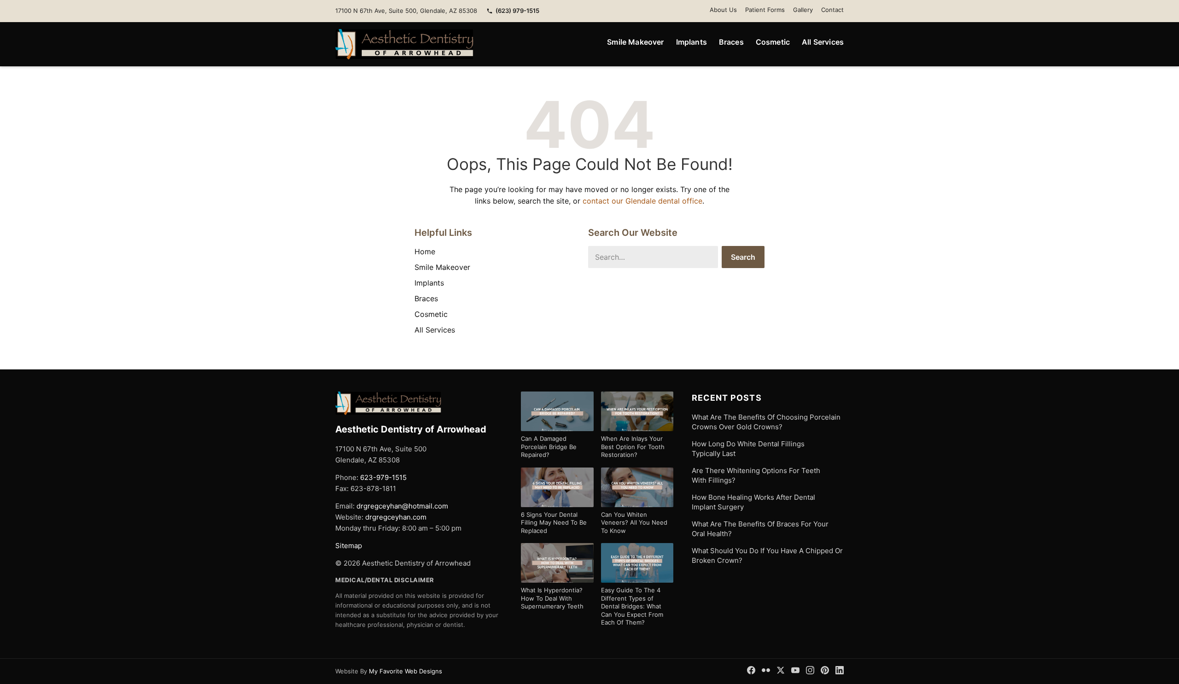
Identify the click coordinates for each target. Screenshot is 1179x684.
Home (424, 251)
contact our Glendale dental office (642, 200)
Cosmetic (773, 42)
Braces (731, 42)
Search (743, 257)
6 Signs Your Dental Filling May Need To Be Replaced (554, 522)
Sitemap (348, 545)
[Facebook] (751, 670)
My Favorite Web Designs (405, 671)
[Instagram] (810, 670)
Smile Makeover (635, 42)
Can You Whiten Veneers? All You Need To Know (634, 522)
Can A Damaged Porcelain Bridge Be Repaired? (549, 446)
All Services (823, 42)
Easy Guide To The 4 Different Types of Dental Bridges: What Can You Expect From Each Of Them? (632, 606)
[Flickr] (766, 670)
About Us (723, 9)
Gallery (803, 9)
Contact (832, 9)
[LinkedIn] (839, 670)
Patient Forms (765, 9)
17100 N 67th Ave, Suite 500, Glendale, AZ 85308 (406, 10)
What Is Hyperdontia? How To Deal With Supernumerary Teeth (552, 598)
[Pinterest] (825, 670)
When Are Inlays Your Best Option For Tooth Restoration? (633, 446)
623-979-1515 (383, 477)
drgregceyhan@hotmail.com (402, 506)
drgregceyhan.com (395, 517)
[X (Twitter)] (780, 670)
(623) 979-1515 (517, 10)
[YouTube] (795, 670)
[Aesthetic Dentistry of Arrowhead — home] (404, 44)
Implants (691, 42)
